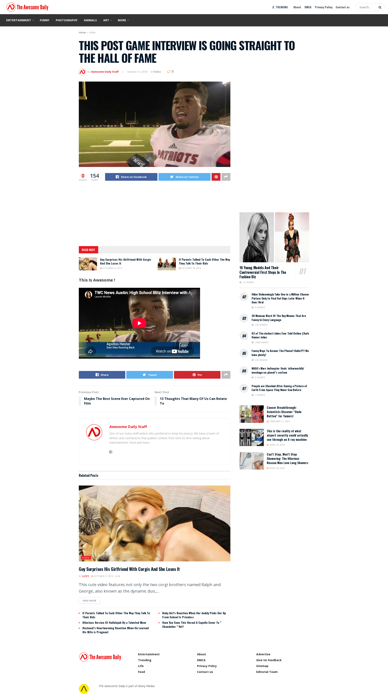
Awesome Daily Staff (105, 71)
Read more (89, 600)
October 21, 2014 (137, 71)
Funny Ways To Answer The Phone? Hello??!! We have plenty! (280, 352)
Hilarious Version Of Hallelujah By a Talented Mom (114, 622)
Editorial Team (267, 672)
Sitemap (262, 666)
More (122, 20)
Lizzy (85, 576)
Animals (90, 20)
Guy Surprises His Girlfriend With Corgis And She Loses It (125, 261)
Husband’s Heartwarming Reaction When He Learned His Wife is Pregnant (115, 630)
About (297, 7)
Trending (144, 660)
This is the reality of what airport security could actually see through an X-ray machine (287, 435)
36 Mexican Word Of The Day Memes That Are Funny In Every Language (279, 317)
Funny (44, 20)
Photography (66, 20)
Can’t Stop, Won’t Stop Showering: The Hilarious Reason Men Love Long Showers (287, 458)
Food (141, 672)
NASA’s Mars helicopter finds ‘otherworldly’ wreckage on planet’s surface (278, 370)
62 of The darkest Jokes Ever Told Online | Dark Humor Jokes (280, 335)
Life (141, 666)
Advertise (263, 654)
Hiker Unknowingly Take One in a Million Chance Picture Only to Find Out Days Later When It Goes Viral (280, 298)
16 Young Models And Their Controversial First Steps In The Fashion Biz (262, 272)
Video (92, 32)
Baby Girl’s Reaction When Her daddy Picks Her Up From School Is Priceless (194, 615)
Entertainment (18, 20)
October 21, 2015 (112, 268)
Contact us (343, 7)
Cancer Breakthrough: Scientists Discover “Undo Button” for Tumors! (284, 411)
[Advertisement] (154, 216)
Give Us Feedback (269, 660)
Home (82, 32)
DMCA (308, 7)
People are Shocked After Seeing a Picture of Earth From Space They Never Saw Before (279, 388)
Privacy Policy (323, 7)
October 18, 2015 (191, 268)
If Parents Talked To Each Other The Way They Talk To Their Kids (204, 261)
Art (106, 20)
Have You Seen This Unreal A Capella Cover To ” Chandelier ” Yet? (191, 624)
